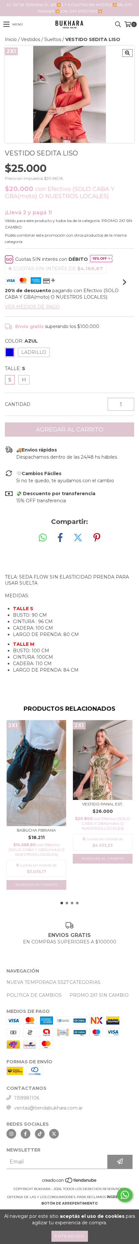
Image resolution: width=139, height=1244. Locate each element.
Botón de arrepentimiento (69, 1203)
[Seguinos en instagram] (11, 1134)
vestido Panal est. (102, 804)
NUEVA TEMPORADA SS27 (37, 982)
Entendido (70, 1236)
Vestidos (30, 39)
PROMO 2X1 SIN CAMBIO (99, 995)
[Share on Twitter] (78, 537)
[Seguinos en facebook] (25, 1134)
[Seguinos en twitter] (54, 1134)
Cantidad (17, 404)
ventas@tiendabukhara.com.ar (48, 1108)
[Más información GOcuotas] (101, 259)
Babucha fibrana (36, 830)
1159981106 (26, 1098)
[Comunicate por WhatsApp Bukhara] (125, 1195)
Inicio (11, 39)
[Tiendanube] (69, 1182)
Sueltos (52, 39)
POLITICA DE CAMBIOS (34, 995)
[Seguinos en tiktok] (40, 1134)
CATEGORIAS (85, 982)
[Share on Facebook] (60, 537)
